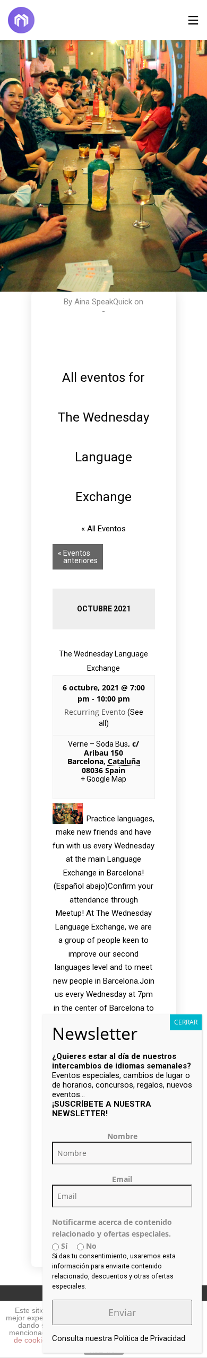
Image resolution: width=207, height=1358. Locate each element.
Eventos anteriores (78, 557)
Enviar (122, 1312)
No (90, 1246)
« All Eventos (103, 528)
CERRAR (185, 1022)
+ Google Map (103, 779)
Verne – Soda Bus (98, 744)
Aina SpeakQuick (103, 301)
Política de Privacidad (149, 1338)
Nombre (122, 1136)
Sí (63, 1246)
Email (122, 1179)
